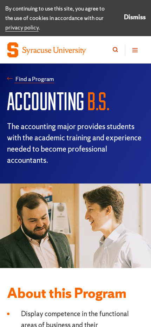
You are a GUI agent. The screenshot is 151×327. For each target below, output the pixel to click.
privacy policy (22, 27)
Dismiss (135, 17)
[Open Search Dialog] (115, 50)
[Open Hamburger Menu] (134, 50)
